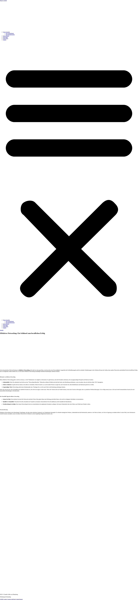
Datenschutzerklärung (5, 559)
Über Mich (5, 37)
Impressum (2, 557)
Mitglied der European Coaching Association (10, 554)
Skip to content (3, 0)
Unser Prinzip (6, 36)
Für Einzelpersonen (10, 34)
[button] (69, 180)
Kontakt (2, 561)
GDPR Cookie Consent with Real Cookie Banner (11, 599)
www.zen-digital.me (15, 596)
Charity (4, 39)
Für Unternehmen (10, 33)
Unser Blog (5, 38)
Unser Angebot (6, 32)
